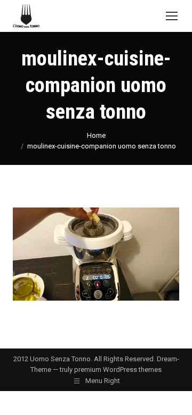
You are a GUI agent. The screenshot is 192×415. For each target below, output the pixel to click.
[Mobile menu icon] (171, 16)
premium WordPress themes (118, 370)
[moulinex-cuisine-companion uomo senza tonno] (96, 254)
